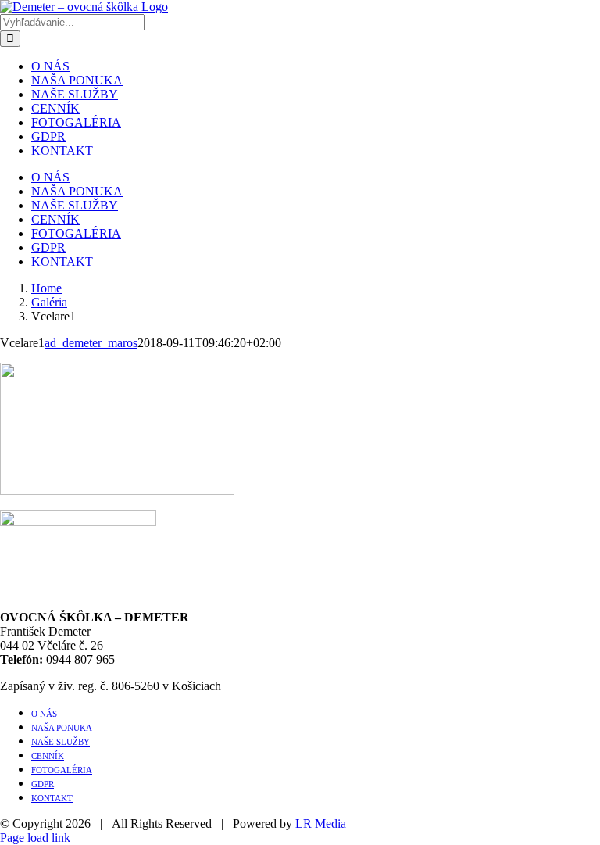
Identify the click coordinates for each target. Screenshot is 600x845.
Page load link (35, 837)
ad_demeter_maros (91, 342)
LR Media (320, 823)
